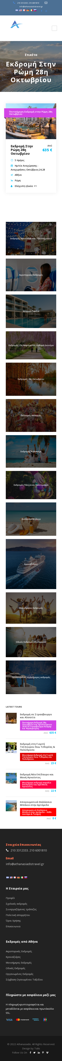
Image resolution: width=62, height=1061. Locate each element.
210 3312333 (22, 3)
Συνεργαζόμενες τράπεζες (21, 909)
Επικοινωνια (13, 926)
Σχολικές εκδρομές (16, 903)
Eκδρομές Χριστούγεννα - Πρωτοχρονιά (31, 238)
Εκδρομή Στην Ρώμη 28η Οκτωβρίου (22, 150)
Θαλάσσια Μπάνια (31, 519)
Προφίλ (10, 898)
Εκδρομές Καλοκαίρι (31, 451)
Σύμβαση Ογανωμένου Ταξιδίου (24, 979)
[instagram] (46, 11)
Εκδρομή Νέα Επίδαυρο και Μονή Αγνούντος (37, 776)
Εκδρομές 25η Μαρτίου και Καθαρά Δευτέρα (31, 345)
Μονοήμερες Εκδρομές (31, 607)
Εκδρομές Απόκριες (31, 415)
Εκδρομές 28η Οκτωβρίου (31, 379)
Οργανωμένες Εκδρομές (19, 974)
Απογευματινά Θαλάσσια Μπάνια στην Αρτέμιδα (36, 803)
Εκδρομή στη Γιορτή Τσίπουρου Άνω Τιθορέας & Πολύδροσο (37, 746)
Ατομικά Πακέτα (31, 311)
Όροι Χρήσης (13, 920)
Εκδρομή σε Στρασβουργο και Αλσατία (36, 716)
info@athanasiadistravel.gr (31, 6)
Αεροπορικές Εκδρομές (31, 274)
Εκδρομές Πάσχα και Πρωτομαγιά (31, 484)
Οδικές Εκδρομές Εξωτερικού (31, 641)
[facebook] (41, 11)
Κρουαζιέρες (31, 563)
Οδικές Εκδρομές (15, 968)
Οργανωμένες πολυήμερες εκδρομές (31, 677)
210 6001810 (34, 3)
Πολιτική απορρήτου (18, 915)
